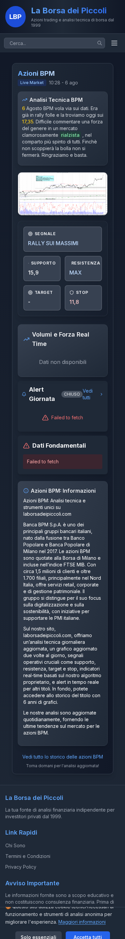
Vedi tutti (88, 394)
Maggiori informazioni (82, 922)
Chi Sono (15, 845)
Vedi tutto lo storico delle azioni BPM (62, 757)
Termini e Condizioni (27, 856)
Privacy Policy (20, 867)
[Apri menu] (114, 43)
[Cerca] (99, 43)
